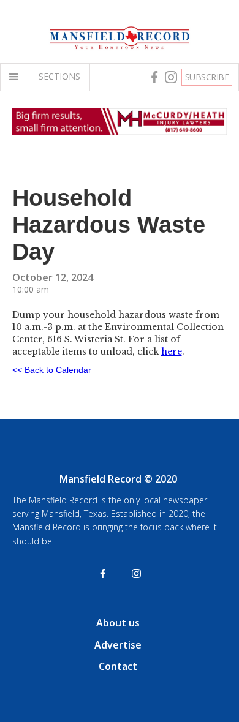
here (171, 351)
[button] (16, 77)
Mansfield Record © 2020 (118, 479)
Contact (118, 666)
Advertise (118, 645)
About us (118, 623)
